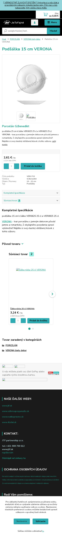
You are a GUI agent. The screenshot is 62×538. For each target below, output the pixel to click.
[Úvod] (14, 22)
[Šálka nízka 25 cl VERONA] (31, 283)
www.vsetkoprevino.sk (12, 416)
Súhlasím (40, 521)
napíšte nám (7, 452)
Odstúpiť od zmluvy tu (14, 458)
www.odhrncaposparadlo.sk (15, 411)
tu (43, 531)
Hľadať (53, 30)
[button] (29, 329)
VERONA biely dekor (32, 39)
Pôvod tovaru (11, 244)
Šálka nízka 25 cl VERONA (22, 308)
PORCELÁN (15, 39)
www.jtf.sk (7, 405)
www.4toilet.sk (9, 422)
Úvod (4, 39)
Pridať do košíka (33, 166)
